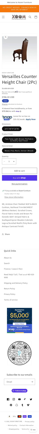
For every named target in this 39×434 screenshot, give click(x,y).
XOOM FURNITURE (16, 421)
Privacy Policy (9, 294)
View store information (13, 197)
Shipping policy (14, 429)
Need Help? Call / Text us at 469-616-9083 (19, 276)
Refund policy (12, 425)
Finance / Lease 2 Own (13, 269)
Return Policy (9, 288)
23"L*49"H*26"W (12, 129)
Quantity (5, 156)
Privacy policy (29, 421)
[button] (3, 17)
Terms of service (11, 300)
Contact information (27, 425)
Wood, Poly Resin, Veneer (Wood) (19, 150)
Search (7, 263)
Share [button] (7, 234)
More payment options (19, 184)
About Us (8, 257)
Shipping (5, 104)
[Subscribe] (32, 382)
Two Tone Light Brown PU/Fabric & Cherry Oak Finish (19, 140)
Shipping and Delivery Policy (16, 283)
